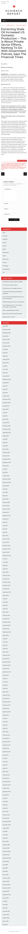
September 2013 (7, 671)
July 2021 (5, 412)
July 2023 (5, 366)
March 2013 (5, 691)
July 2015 (5, 598)
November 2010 (6, 785)
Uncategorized (6, 269)
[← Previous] (2, 174)
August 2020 (6, 435)
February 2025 (6, 339)
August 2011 (6, 755)
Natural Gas (23, 165)
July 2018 (5, 489)
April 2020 (5, 445)
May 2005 (5, 924)
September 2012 (7, 711)
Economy (3, 164)
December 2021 (6, 399)
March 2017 (5, 535)
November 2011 (6, 745)
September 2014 (7, 632)
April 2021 (5, 416)
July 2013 (5, 678)
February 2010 (6, 814)
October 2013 (6, 668)
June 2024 (5, 349)
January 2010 (6, 818)
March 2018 (5, 499)
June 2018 (5, 492)
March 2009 (5, 841)
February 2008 (6, 878)
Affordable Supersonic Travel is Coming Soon (13, 301)
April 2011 (5, 768)
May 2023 (5, 372)
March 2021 (5, 419)
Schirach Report (14, 12)
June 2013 (5, 681)
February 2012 (6, 735)
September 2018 (7, 482)
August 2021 (6, 409)
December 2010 (6, 781)
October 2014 (6, 628)
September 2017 (7, 515)
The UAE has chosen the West (10, 285)
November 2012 (6, 705)
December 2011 (6, 741)
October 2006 (6, 917)
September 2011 (7, 751)
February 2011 (6, 775)
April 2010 (5, 808)
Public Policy (6, 259)
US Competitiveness (14, 168)
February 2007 (6, 911)
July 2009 (5, 831)
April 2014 (5, 648)
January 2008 (6, 881)
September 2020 (7, 432)
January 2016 (6, 578)
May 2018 (5, 495)
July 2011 (5, 758)
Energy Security (15, 164)
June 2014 (5, 642)
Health (4, 249)
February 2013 (6, 695)
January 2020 (6, 455)
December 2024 (6, 346)
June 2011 (5, 761)
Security (5, 262)
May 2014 (5, 645)
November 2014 (6, 625)
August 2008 (6, 861)
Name (6, 203)
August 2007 (6, 898)
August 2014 (6, 635)
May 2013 (5, 685)
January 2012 (6, 738)
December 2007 (6, 884)
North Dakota (5, 166)
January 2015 (6, 618)
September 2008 (7, 858)
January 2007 (6, 914)
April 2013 (5, 688)
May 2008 (5, 868)
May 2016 (5, 565)
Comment (8, 189)
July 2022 (5, 386)
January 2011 (6, 778)
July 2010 (5, 798)
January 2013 (6, 698)
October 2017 (6, 512)
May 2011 (5, 765)
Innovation (9, 165)
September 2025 (7, 332)
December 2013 (6, 662)
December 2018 (6, 479)
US (3, 272)
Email (6, 209)
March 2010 (5, 811)
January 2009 (6, 848)
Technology (5, 265)
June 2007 (5, 904)
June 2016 (5, 562)
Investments (16, 165)
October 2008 (6, 854)
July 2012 (5, 718)
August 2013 (6, 675)
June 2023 (5, 369)
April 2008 (5, 871)
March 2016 (5, 572)
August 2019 (6, 465)
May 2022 (5, 389)
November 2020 (6, 429)
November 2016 (6, 548)
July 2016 (5, 558)
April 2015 (5, 608)
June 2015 (5, 602)
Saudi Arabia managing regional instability (12, 281)
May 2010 (5, 804)
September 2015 (7, 592)
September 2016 (7, 555)
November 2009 (6, 824)
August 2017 (6, 519)
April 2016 (5, 568)
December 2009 (6, 821)
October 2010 (6, 788)
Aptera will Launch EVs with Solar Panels (12, 313)
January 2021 (6, 422)
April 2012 (5, 728)
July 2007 (5, 901)
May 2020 (5, 442)
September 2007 (7, 894)
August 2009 (6, 828)
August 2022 (6, 382)
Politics (4, 255)
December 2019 (6, 459)
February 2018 (6, 502)
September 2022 (7, 379)
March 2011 (5, 771)
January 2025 (6, 342)
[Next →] (25, 174)
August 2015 (6, 595)
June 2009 (5, 834)
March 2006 (5, 921)
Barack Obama (17, 162)
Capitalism (24, 162)
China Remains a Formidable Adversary (12, 288)
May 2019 (5, 472)
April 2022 (5, 392)
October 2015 (6, 588)
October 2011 (6, 748)
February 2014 (6, 655)
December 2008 (6, 851)
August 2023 (6, 362)
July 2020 (5, 439)
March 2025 (5, 336)
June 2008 (5, 864)
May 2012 (5, 725)
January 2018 (6, 505)
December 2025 (6, 329)
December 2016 (6, 545)
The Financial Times (21, 167)
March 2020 (5, 449)
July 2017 (5, 522)
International (6, 252)
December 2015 (6, 582)
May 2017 (5, 529)
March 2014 (5, 652)
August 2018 (6, 485)
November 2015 (6, 585)
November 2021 (6, 402)
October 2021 (6, 406)
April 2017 (5, 532)
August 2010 (6, 794)
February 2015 (6, 615)
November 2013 (6, 665)
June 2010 (5, 801)
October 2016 (6, 552)
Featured (22, 164)
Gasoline (3, 165)
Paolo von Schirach (21, 25)
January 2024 (6, 359)
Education (5, 239)
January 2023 (6, 376)
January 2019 (6, 475)
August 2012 (6, 715)
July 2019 (5, 469)
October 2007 (6, 891)
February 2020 (6, 452)
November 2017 (6, 509)
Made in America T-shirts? (9, 317)
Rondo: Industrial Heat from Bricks (11, 310)
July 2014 (5, 638)
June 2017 (5, 525)
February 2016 (6, 575)
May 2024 (5, 352)
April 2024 (5, 356)
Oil (10, 166)
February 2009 (6, 844)
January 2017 (6, 542)
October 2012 (6, 708)
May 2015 (5, 605)
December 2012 (6, 701)
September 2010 (7, 791)
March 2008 (5, 874)
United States (4, 168)
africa (4, 232)
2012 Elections (9, 162)
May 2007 (5, 908)
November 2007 (6, 888)
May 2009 (5, 838)
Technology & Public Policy (8, 167)
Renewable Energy (16, 166)
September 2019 (7, 462)
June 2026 (5, 326)
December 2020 (6, 425)
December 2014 (6, 622)
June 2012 (5, 721)
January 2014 (6, 658)
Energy (8, 164)
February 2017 (6, 539)
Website (7, 214)
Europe (4, 245)
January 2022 (6, 396)
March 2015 (5, 612)
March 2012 (5, 731)
